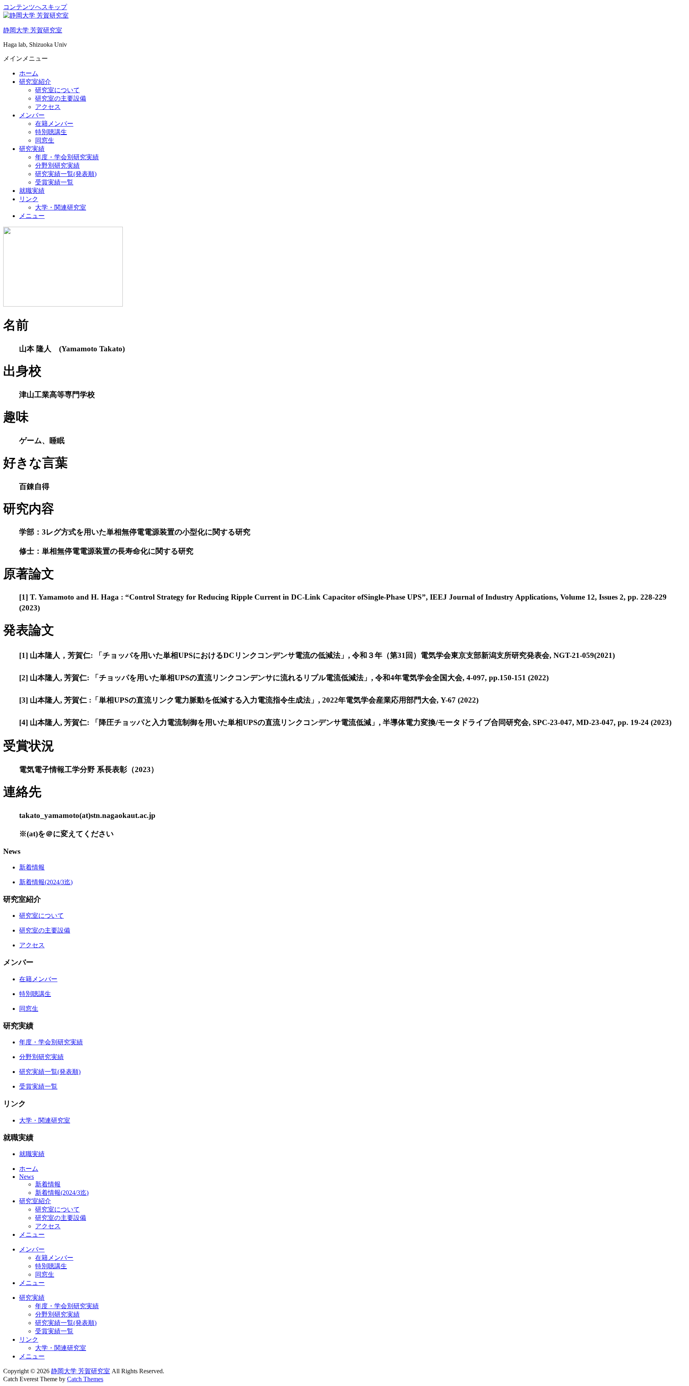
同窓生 (44, 140)
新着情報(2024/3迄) (46, 882)
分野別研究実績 (57, 165)
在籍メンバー (54, 123)
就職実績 (32, 190)
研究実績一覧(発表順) (65, 173)
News (26, 1176)
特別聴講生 (51, 132)
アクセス (48, 106)
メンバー (32, 115)
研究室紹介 (35, 81)
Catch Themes (85, 1379)
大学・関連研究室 (60, 207)
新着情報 (32, 867)
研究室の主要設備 (60, 98)
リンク (28, 199)
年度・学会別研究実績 (67, 157)
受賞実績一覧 (54, 182)
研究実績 (32, 148)
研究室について (57, 90)
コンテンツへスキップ (35, 7)
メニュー (32, 215)
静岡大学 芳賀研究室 (32, 30)
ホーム (28, 73)
